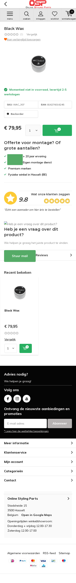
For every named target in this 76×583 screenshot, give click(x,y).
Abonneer (59, 423)
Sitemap (64, 553)
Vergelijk (32, 34)
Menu (10, 18)
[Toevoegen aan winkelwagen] (25, 348)
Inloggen (40, 18)
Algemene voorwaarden (23, 553)
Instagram (17, 399)
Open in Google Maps (36, 515)
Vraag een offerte (15, 159)
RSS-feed (49, 553)
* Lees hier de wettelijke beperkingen (26, 431)
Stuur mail (20, 256)
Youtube (26, 399)
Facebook (8, 399)
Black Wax (11, 310)
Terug (5, 4)
